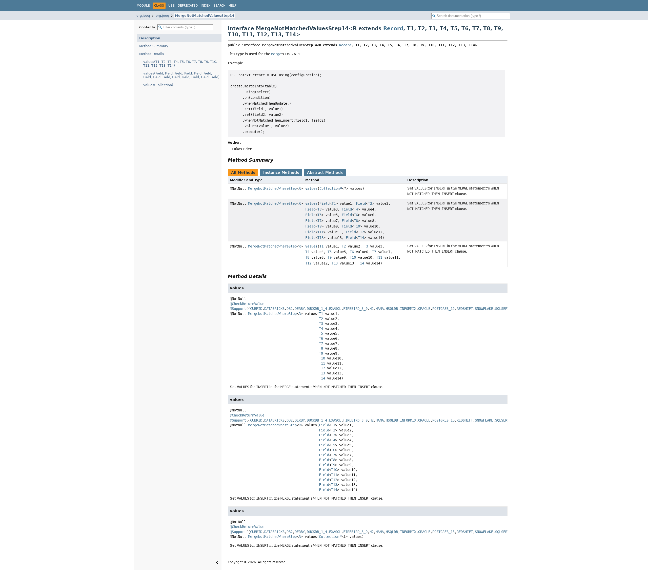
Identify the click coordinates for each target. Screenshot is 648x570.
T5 (319, 215)
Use (171, 5)
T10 (357, 226)
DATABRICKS (274, 309)
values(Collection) (158, 85)
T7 (319, 221)
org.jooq (143, 15)
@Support (238, 309)
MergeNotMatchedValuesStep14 (204, 15)
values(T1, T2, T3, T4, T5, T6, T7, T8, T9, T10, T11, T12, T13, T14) (180, 63)
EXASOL (335, 309)
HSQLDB (392, 309)
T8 (356, 221)
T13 (320, 238)
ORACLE (424, 309)
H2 (372, 309)
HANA (380, 309)
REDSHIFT (465, 309)
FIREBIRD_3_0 (355, 309)
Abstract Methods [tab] (325, 172)
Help (232, 5)
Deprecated (188, 5)
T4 (356, 209)
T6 (356, 215)
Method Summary (153, 46)
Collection (329, 188)
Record (393, 28)
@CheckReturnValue (247, 304)
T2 (370, 203)
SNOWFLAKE (484, 309)
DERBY (300, 309)
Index (205, 5)
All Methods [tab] (243, 172)
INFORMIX (408, 309)
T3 (319, 209)
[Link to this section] (277, 160)
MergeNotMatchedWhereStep (272, 188)
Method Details (151, 54)
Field (324, 203)
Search (219, 5)
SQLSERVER (504, 309)
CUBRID (256, 309)
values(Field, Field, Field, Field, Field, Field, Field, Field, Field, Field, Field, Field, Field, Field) (181, 75)
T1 (334, 203)
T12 (361, 232)
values (311, 188)
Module (143, 5)
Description (149, 38)
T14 (361, 238)
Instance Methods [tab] (281, 172)
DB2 (290, 309)
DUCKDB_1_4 (317, 309)
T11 (320, 232)
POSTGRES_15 (443, 309)
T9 (319, 226)
